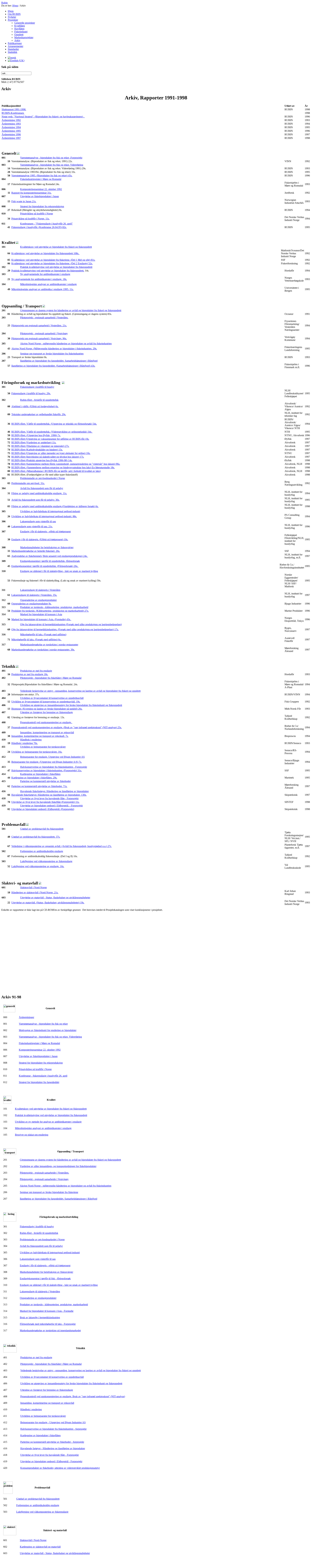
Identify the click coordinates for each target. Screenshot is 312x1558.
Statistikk (12, 52)
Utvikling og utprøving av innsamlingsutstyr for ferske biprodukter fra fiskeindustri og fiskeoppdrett (71, 705)
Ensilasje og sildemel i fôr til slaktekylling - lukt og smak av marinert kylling (59, 571)
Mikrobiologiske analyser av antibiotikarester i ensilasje (48, 284)
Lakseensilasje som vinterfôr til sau (38, 521)
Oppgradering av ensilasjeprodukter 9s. (31, 603)
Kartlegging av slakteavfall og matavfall (40, 1546)
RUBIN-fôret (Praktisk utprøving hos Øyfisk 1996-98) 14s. (41, 460)
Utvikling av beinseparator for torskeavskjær (43, 746)
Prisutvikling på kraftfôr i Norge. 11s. (30, 218)
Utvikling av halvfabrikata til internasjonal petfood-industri (50, 511)
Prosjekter (13, 20)
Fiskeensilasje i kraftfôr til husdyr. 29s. (31, 393)
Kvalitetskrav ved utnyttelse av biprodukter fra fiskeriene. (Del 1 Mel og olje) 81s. (53, 259)
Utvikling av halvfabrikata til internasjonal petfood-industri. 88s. (44, 516)
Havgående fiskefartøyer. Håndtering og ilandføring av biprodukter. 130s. (49, 794)
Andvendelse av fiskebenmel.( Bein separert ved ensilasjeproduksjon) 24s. (49, 556)
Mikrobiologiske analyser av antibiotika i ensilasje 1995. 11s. (42, 289)
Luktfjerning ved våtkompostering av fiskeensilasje (46, 861)
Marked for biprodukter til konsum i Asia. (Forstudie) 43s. (41, 619)
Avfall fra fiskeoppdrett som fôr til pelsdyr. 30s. (35, 499)
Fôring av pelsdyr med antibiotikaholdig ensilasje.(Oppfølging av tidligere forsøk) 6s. (54, 506)
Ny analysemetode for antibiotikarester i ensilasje (45, 274)
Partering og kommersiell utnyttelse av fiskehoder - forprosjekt (52, 1442)
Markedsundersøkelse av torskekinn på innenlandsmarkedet (50, 1330)
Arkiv (17, 40)
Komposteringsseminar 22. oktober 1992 (41, 189)
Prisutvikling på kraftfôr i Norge (36, 213)
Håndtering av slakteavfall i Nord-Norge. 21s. (34, 892)
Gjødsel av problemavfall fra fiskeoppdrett (41, 828)
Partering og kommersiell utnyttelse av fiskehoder (45, 781)
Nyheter (12, 17)
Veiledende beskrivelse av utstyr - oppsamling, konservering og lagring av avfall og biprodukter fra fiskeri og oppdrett (80, 690)
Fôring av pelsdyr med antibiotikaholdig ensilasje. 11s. (39, 493)
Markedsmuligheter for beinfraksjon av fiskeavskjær (46, 547)
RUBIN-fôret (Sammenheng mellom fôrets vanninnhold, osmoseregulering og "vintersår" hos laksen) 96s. (65, 464)
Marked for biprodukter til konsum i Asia (41, 614)
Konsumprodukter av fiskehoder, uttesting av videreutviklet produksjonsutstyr (60, 1468)
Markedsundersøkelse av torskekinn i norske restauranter (49, 644)
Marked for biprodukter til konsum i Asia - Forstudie (46, 1311)
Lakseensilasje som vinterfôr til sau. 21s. (32, 526)
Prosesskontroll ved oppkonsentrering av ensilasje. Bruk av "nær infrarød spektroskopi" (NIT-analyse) (72, 1396)
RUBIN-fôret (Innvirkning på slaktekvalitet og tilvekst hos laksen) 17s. (47, 456)
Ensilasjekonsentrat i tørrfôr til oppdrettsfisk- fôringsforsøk (50, 561)
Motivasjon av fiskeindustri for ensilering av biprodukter (47, 1030)
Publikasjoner (15, 43)
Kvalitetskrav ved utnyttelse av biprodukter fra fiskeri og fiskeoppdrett (56, 246)
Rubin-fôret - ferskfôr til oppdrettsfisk (39, 400)
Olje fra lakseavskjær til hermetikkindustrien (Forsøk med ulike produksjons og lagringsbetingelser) (71, 624)
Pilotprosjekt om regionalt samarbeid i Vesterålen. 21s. (39, 325)
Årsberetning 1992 (11, 120)
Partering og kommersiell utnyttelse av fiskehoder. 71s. (39, 786)
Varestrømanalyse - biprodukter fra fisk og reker (43, 1023)
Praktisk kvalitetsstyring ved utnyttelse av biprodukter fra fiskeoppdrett (56, 267)
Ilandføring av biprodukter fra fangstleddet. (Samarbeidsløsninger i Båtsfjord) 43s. (53, 365)
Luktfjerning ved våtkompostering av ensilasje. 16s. (37, 866)
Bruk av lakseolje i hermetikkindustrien (40, 1317)
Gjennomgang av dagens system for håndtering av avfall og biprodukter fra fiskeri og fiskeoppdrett (70, 310)
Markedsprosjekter (23, 37)
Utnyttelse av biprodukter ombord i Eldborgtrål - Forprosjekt (51, 1461)
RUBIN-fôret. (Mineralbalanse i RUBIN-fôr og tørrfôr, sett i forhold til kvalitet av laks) (56, 471)
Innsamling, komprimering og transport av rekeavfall (47, 732)
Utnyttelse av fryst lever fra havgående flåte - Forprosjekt (49, 798)
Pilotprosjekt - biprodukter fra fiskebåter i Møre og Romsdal (50, 677)
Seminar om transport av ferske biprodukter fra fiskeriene (49, 1192)
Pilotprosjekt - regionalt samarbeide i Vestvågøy (44, 1179)
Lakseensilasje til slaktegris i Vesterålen (40, 590)
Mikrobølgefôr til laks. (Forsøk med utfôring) (43, 634)
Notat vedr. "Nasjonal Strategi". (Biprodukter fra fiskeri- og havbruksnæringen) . (43, 116)
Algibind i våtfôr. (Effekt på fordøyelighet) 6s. (34, 406)
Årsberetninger (26, 1017)
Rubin (4, 2)
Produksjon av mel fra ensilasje (36, 670)
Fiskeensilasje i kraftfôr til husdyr (37, 387)
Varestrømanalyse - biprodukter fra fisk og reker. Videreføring (51, 164)
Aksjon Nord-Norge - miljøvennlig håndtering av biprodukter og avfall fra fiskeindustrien (66, 343)
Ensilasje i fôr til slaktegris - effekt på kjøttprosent (45, 531)
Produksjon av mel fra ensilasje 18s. (29, 674)
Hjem (15, 5)
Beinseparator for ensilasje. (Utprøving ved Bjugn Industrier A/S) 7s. (46, 761)
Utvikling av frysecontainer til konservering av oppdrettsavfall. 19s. (45, 701)
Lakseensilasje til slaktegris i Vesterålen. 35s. (34, 595)
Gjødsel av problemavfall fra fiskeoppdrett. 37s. (35, 836)
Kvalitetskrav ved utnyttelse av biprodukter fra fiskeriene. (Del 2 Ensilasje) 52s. (52, 263)
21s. (33, 201)
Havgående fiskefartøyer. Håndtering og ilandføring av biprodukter (54, 791)
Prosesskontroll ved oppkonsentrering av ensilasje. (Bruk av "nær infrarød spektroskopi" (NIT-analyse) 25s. (66, 727)
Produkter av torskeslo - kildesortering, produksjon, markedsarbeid (54, 607)
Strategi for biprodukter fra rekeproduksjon (42, 206)
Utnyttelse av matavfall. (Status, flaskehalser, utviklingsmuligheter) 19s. (47, 902)
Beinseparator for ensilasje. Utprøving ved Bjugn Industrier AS (52, 756)
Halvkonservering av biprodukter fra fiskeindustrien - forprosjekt (53, 1429)
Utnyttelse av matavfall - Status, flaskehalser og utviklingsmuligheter (55, 897)
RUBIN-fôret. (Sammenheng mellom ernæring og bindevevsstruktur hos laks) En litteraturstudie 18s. (63, 467)
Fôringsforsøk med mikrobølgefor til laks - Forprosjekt (48, 1324)
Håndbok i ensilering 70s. (24, 743)
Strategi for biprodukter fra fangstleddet (39, 1082)
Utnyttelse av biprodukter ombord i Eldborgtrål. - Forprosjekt (51, 805)
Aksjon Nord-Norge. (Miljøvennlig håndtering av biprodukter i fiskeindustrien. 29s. (54, 348)
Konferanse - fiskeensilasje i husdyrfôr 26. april (43, 1075)
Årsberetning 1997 (11, 138)
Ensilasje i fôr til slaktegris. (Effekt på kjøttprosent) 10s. (39, 539)
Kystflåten (19, 25)
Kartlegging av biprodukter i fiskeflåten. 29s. (34, 777)
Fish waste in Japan (21, 201)
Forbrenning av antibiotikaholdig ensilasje (41, 851)
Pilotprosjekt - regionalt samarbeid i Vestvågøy (44, 333)
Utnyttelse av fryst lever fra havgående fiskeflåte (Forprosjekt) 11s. (45, 802)
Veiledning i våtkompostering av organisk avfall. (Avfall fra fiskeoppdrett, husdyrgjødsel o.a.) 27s (61, 846)
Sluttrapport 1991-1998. (14, 109)
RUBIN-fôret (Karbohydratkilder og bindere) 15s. (37, 449)
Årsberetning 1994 (11, 127)
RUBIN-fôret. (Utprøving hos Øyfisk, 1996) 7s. (36, 435)
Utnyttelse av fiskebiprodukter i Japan (39, 196)
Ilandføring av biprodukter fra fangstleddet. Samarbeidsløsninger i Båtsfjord (59, 360)
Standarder (13, 49)
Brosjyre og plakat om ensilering (31, 1134)
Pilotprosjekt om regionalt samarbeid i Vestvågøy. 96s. (39, 338)
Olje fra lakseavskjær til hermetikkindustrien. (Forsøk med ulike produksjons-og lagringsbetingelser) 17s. (65, 629)
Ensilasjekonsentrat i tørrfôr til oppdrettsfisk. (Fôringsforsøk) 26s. (45, 566)
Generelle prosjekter (24, 22)
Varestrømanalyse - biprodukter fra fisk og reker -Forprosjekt (51, 157)
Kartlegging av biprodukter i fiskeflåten (40, 774)
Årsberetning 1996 (11, 134)
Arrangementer (15, 46)
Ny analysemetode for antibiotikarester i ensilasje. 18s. (39, 279)
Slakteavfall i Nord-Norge (33, 887)
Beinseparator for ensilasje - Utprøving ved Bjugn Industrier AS (53, 1422)
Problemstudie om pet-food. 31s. (28, 483)
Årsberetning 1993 (11, 123)
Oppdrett (18, 34)
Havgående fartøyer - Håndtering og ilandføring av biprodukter (52, 1448)
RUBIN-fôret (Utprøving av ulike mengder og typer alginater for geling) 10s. (50, 453)
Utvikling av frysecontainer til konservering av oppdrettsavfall (52, 698)
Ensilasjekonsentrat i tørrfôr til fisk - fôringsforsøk (45, 1278)
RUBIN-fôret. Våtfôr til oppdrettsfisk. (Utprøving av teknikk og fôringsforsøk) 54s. (54, 423)
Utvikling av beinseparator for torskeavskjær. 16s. (36, 751)
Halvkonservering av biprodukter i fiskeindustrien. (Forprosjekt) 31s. (46, 770)
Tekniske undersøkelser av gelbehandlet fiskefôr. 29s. (38, 414)
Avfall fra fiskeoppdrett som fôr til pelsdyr (41, 488)
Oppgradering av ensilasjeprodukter (38, 600)
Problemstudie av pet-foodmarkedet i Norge (42, 478)
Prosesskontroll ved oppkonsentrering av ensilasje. (46, 722)
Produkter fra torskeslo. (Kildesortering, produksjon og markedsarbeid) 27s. (50, 610)
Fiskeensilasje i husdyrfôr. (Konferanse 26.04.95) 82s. (39, 227)
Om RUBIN (14, 14)
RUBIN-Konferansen (13, 113)
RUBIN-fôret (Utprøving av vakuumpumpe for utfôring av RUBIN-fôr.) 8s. (50, 439)
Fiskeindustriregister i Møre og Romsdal (40, 179)
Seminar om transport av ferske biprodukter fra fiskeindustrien (52, 353)
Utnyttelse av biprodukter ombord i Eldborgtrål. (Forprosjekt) (42, 809)
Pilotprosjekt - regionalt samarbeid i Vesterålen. (44, 317)
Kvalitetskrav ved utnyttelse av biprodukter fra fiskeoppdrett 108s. (45, 253)
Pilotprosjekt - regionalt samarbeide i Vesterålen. (44, 1172)
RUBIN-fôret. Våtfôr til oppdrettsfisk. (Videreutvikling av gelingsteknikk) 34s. (52, 431)
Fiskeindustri (20, 31)
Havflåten (19, 28)
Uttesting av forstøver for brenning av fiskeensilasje (46, 712)
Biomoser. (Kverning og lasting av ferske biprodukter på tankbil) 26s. (46, 708)
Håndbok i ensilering (31, 739)
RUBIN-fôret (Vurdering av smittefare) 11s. (33, 442)
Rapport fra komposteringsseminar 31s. (31, 192)
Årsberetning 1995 (11, 130)
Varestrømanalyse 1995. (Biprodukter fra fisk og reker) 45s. (41, 175)
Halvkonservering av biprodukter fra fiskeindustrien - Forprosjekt (53, 767)
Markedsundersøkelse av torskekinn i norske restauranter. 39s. (43, 649)
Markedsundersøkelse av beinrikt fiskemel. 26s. (35, 551)
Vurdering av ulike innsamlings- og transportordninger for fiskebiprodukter (58, 1166)
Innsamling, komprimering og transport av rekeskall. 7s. (39, 736)
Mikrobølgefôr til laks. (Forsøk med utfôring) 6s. (36, 639)
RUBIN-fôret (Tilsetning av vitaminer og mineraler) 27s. (40, 446)
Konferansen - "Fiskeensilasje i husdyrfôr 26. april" (46, 223)
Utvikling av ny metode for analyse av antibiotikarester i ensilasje (48, 1121)
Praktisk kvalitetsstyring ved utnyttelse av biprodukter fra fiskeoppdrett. (47, 270)
